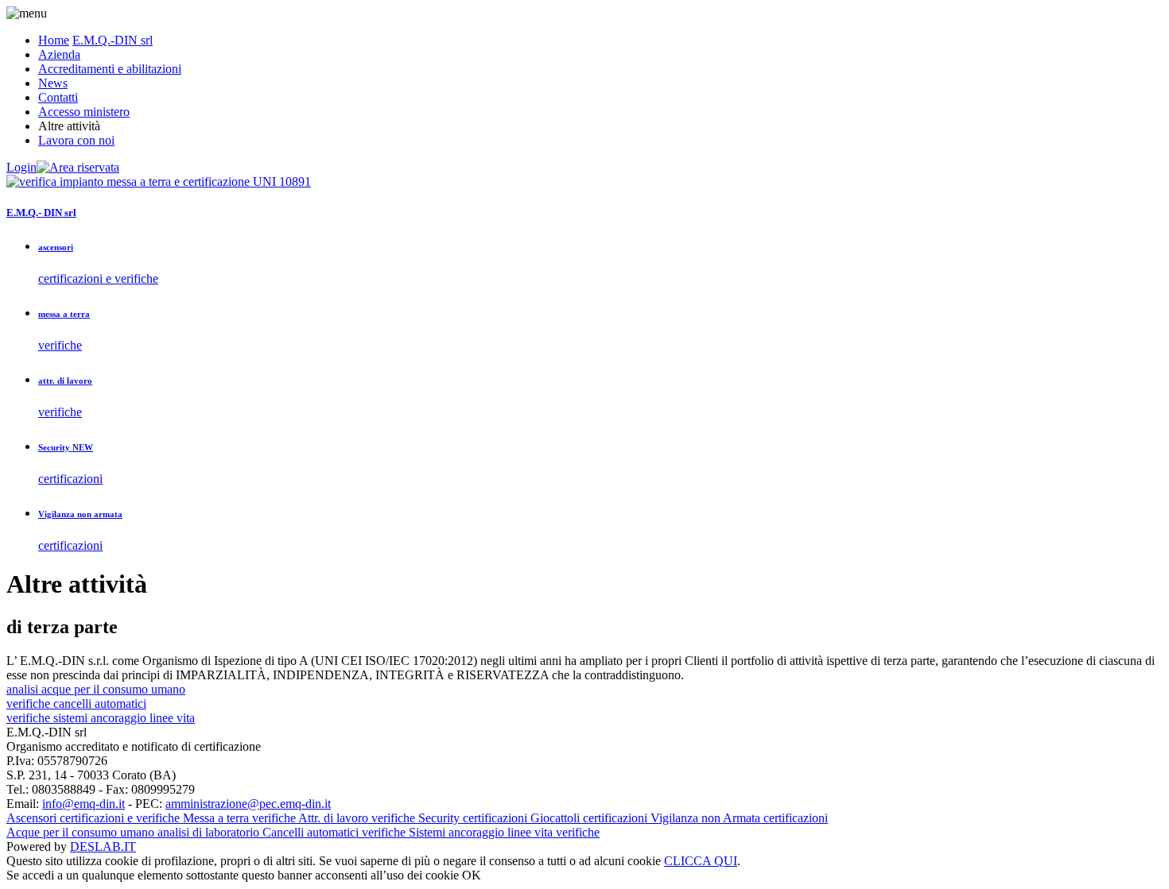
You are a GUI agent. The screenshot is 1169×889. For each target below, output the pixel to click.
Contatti (58, 97)
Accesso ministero (84, 111)
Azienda (59, 54)
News (53, 83)
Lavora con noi (76, 140)
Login (21, 167)
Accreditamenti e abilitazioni (109, 68)
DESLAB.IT (103, 846)
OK (471, 875)
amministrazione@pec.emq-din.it (248, 803)
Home (53, 40)
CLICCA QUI (700, 861)
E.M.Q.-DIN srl (112, 40)
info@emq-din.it (83, 803)
